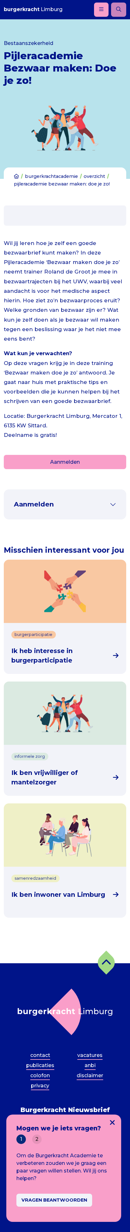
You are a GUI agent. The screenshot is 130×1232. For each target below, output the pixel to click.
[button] (106, 963)
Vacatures (90, 1055)
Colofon (40, 1075)
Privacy (40, 1086)
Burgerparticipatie (33, 634)
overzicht (94, 176)
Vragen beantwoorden (54, 1200)
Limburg (33, 9)
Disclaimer (90, 1075)
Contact (40, 1055)
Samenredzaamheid (35, 878)
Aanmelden (65, 462)
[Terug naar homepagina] (65, 1012)
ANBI (90, 1065)
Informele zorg (30, 756)
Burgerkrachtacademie (51, 176)
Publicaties (40, 1065)
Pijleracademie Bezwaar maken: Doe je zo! (62, 184)
